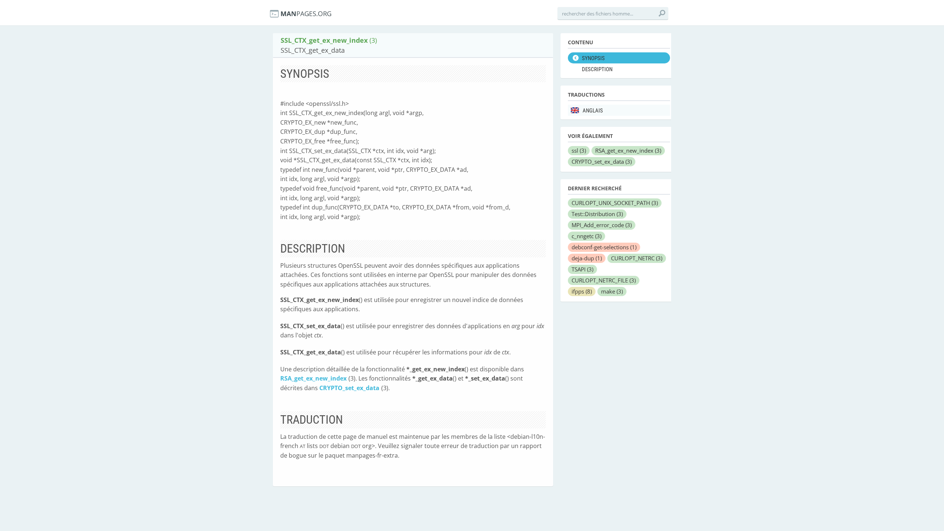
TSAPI (582, 269)
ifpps (582, 291)
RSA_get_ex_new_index (313, 378)
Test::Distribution (597, 214)
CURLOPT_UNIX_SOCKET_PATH (615, 202)
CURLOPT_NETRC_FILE (604, 280)
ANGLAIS (593, 110)
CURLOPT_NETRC (636, 258)
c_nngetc (586, 236)
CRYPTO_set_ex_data (349, 388)
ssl (579, 150)
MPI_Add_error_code (602, 225)
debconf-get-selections (604, 247)
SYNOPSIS (593, 58)
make (612, 291)
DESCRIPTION (597, 69)
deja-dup (587, 258)
